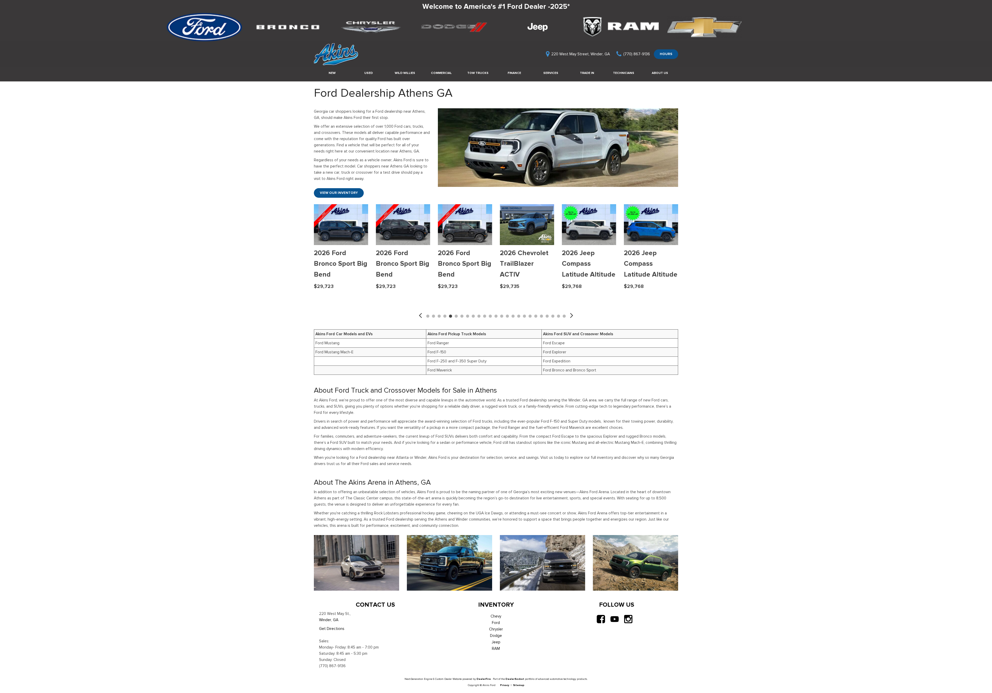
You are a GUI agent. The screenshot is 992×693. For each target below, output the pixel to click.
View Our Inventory (339, 193)
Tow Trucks (478, 73)
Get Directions (331, 628)
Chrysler (496, 629)
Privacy (504, 685)
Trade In (587, 73)
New (332, 73)
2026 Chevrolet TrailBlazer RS (338, 258)
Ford (496, 622)
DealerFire (484, 679)
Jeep (496, 642)
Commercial (441, 73)
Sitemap (518, 685)
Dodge (496, 635)
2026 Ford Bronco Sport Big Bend (402, 264)
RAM (496, 648)
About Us (660, 73)
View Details (341, 298)
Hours (666, 54)
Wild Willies (405, 73)
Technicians (623, 73)
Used (368, 73)
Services (550, 73)
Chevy (496, 616)
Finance (514, 73)
